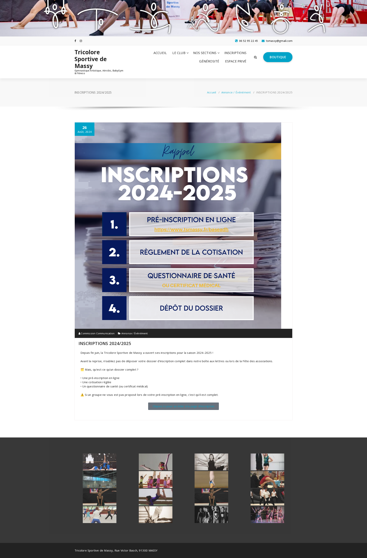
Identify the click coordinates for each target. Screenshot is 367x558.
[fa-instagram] (81, 41)
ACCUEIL (160, 53)
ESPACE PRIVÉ (235, 61)
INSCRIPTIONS (235, 53)
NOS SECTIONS (204, 53)
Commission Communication (97, 333)
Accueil (211, 92)
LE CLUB (178, 53)
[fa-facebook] (75, 41)
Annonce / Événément (236, 92)
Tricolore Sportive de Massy (91, 59)
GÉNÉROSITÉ (209, 61)
